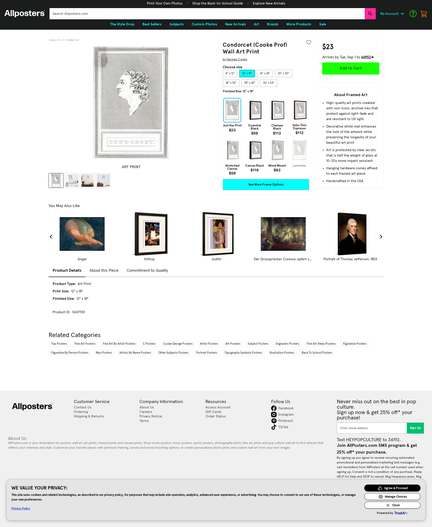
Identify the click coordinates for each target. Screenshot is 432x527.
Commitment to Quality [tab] (147, 271)
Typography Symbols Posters (243, 352)
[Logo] (24, 13)
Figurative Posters (355, 343)
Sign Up (415, 428)
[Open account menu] (402, 13)
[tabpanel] (266, 136)
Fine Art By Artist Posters (119, 343)
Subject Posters (258, 343)
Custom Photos (204, 24)
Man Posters (104, 352)
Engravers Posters (287, 343)
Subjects (55, 40)
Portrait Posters (206, 352)
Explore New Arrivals (269, 3)
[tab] (230, 73)
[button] (164, 3)
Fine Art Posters (84, 343)
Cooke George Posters (178, 343)
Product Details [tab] (67, 271)
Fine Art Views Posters (321, 343)
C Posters (149, 343)
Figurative (72, 40)
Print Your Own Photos (164, 3)
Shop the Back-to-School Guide (217, 3)
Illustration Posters (282, 352)
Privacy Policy (20, 508)
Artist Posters (209, 343)
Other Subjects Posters (173, 352)
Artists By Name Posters (135, 352)
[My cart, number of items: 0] (424, 13)
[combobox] (207, 13)
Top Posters (59, 343)
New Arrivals (235, 24)
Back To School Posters (317, 352)
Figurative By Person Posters (69, 352)
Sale (322, 24)
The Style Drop (122, 24)
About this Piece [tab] (104, 271)
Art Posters (232, 343)
